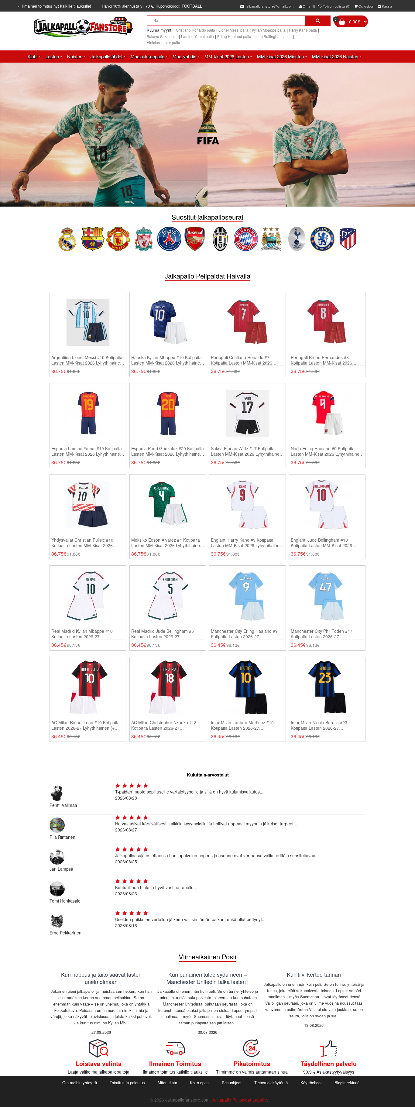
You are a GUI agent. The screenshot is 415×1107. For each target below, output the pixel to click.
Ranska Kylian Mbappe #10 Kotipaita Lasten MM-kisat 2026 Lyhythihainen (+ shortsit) (166, 360)
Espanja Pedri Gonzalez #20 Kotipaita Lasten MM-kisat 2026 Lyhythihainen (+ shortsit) (167, 451)
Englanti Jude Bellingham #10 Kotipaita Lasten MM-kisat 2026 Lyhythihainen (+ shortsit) (321, 542)
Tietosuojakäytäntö (271, 1082)
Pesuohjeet (232, 1082)
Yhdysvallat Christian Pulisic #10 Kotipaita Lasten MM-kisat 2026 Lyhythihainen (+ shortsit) (82, 542)
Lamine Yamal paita (197, 36)
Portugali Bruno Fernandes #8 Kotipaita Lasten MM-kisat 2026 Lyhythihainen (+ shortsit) (321, 360)
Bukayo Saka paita (162, 36)
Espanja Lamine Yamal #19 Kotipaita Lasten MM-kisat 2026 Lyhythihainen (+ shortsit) (86, 451)
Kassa (387, 6)
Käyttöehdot (311, 1082)
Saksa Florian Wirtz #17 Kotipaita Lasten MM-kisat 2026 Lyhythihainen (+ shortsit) (246, 451)
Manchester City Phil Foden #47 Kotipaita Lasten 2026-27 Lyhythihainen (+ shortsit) (321, 633)
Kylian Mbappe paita (269, 30)
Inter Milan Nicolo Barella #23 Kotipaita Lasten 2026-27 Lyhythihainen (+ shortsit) (319, 725)
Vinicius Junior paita (163, 42)
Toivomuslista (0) (337, 6)
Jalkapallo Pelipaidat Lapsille (239, 1100)
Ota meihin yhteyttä (79, 1082)
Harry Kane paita (303, 30)
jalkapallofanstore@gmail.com (269, 6)
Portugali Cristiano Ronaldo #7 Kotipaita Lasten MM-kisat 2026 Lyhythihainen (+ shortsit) (241, 360)
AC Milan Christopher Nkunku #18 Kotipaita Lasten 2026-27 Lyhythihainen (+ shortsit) (164, 725)
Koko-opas (199, 1082)
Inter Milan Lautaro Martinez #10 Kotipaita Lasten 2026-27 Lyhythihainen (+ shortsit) (242, 725)
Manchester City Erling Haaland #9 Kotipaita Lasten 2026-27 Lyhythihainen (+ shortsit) (244, 633)
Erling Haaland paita (234, 36)
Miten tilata (167, 1082)
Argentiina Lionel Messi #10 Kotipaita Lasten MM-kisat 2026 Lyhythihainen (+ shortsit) (86, 360)
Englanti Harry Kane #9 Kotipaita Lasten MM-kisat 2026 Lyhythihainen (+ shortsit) (246, 542)
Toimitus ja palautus (127, 1082)
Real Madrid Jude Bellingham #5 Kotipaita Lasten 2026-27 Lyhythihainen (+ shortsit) (162, 633)
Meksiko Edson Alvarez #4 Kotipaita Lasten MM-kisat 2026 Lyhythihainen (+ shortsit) (166, 542)
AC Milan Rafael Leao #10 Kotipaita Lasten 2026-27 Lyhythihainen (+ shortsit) (85, 725)
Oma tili (309, 6)
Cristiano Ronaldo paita (195, 30)
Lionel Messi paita (233, 30)
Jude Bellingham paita (273, 36)
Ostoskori (366, 6)
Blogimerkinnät (347, 1082)
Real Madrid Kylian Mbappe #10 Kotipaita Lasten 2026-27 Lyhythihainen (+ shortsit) (82, 633)
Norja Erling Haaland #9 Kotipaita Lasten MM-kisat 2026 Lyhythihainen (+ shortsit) (326, 451)
